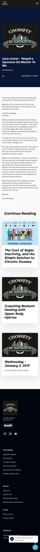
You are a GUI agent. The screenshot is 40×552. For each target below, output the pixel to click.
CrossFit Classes (9, 462)
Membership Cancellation (13, 502)
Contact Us (7, 494)
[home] (4, 3)
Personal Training (9, 466)
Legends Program (9, 454)
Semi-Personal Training (11, 470)
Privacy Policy (8, 518)
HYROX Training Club (11, 474)
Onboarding (7, 458)
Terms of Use (8, 514)
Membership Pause (10, 498)
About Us (6, 491)
